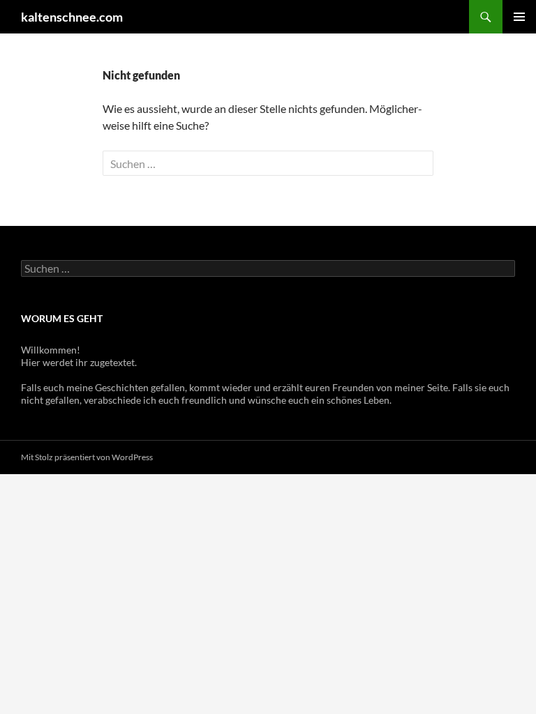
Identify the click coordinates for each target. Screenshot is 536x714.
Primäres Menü (519, 16)
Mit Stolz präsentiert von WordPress (87, 457)
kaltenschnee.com (72, 16)
